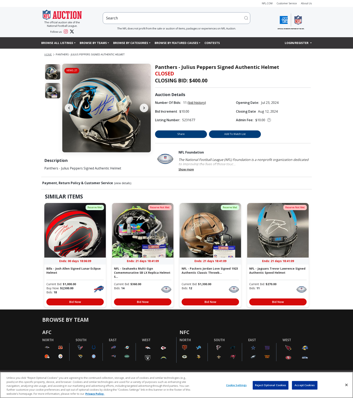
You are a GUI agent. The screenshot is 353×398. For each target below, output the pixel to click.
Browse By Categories (130, 43)
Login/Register (297, 43)
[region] (176, 385)
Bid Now (75, 302)
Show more (186, 169)
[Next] (144, 108)
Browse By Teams (93, 43)
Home (48, 54)
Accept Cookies (305, 385)
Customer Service (287, 3)
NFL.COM (267, 3)
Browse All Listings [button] (57, 43)
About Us (306, 3)
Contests (212, 43)
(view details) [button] (122, 183)
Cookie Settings (236, 385)
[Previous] (69, 108)
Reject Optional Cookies (270, 385)
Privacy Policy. (94, 394)
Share (181, 134)
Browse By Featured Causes (176, 43)
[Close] (346, 384)
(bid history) (197, 102)
